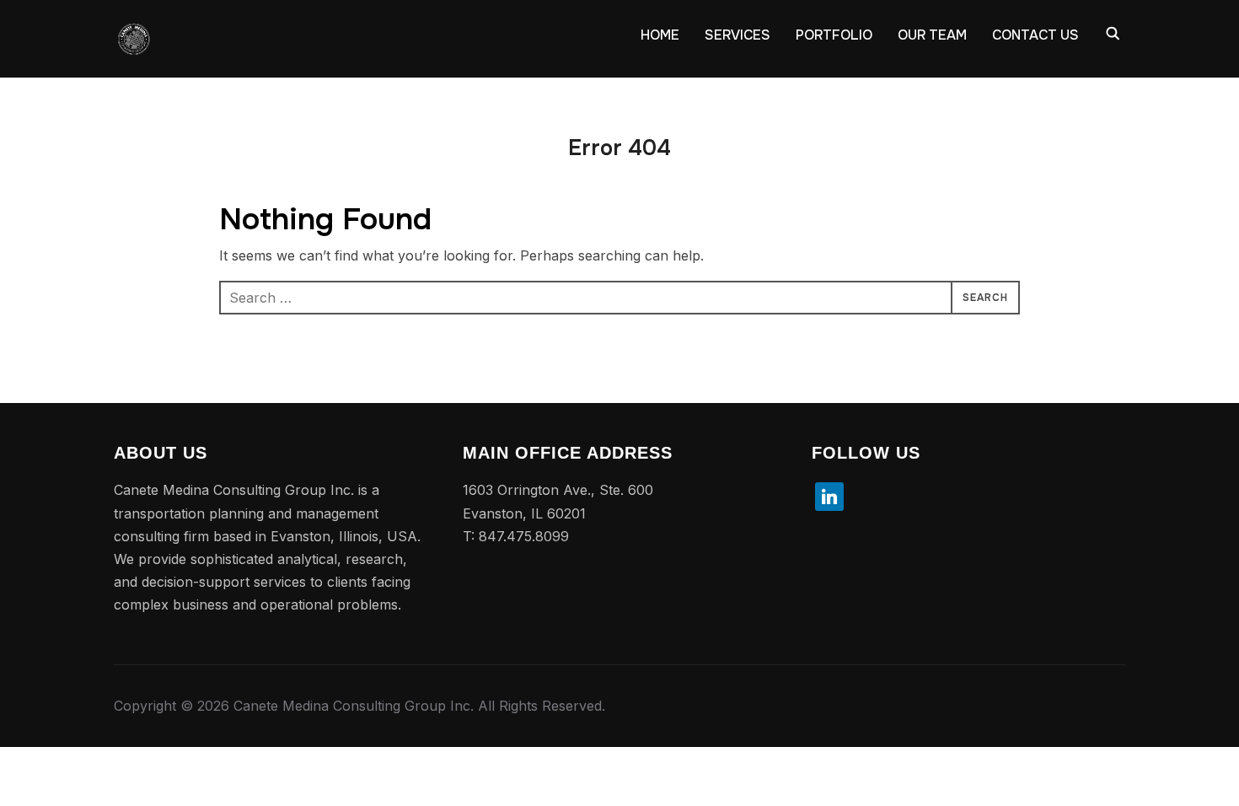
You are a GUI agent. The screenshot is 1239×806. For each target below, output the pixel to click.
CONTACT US (1035, 35)
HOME (660, 35)
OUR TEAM (932, 35)
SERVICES (737, 35)
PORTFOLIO (834, 35)
